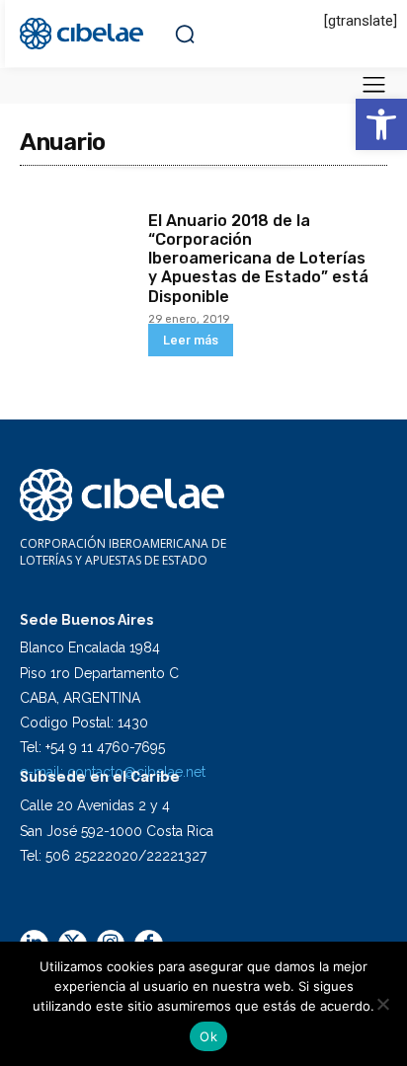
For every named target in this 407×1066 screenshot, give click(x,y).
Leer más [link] (190, 340)
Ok (208, 1036)
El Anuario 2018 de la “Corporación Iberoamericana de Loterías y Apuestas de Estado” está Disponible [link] (258, 258)
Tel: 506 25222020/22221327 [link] (113, 856)
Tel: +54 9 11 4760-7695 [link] (92, 747)
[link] (381, 124)
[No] (382, 1004)
